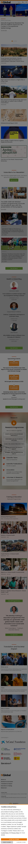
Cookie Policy (5, 833)
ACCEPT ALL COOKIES (14, 839)
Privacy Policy (15, 833)
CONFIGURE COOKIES (21, 842)
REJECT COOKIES (7, 842)
